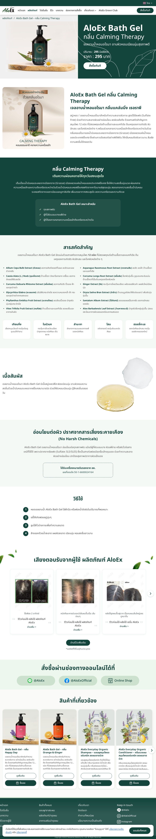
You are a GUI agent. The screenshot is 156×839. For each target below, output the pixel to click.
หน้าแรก (21, 10)
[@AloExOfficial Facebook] (119, 816)
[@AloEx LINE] (119, 810)
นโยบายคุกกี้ (21, 832)
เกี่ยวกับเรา (89, 10)
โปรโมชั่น (44, 10)
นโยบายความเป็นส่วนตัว (90, 821)
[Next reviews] (150, 594)
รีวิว (51, 10)
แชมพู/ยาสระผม (47, 810)
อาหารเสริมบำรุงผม (48, 821)
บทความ (59, 10)
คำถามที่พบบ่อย (86, 815)
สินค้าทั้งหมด (45, 805)
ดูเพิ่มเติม (20, 775)
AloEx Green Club (108, 10)
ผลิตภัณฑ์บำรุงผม (48, 815)
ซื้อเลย (22, 783)
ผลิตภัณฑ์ (32, 10)
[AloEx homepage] (8, 10)
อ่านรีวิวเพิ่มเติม (78, 642)
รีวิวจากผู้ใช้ (5, 821)
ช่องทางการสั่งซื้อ (74, 10)
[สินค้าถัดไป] (152, 750)
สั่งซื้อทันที (95, 66)
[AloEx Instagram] (119, 822)
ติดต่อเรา (82, 810)
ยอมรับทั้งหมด (139, 830)
